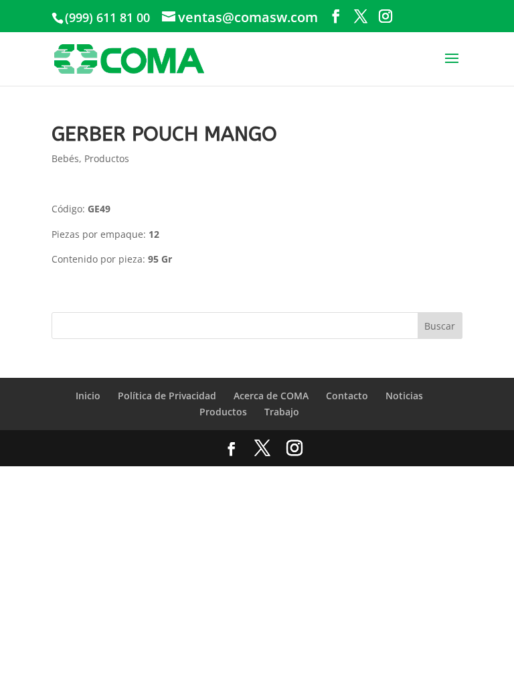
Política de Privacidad (167, 395)
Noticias (404, 395)
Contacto (347, 395)
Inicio (88, 395)
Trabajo (281, 411)
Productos (106, 158)
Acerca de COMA (271, 395)
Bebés (65, 158)
